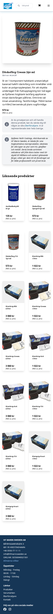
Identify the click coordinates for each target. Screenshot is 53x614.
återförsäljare (31, 125)
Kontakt (7, 599)
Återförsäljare (9, 596)
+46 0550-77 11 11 (11, 550)
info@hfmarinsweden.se (15, 554)
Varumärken (9, 592)
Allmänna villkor (11, 560)
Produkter (8, 589)
